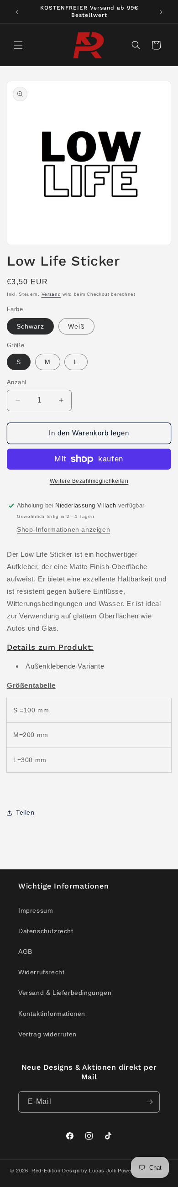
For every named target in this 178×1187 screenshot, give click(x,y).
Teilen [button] (25, 812)
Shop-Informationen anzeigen (63, 529)
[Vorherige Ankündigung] (17, 12)
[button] (18, 45)
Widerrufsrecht (41, 972)
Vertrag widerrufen (47, 1034)
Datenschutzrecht (45, 931)
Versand (51, 294)
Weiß (76, 326)
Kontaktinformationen (51, 1013)
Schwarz (30, 326)
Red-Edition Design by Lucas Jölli (73, 1170)
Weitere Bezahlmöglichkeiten (89, 481)
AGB (25, 951)
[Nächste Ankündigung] (161, 12)
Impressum (35, 910)
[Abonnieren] (149, 1102)
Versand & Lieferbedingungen (64, 992)
